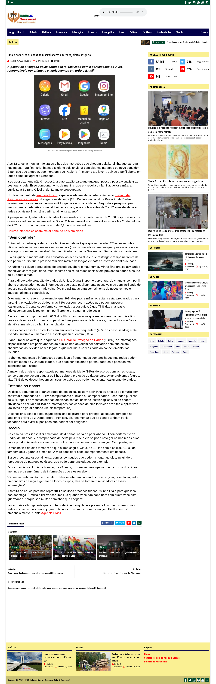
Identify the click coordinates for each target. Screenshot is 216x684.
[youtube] (202, 2)
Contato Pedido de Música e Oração (162, 657)
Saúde (179, 32)
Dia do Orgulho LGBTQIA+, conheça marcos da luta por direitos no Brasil (74, 554)
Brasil (20, 32)
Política (147, 32)
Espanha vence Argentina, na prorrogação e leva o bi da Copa (196, 286)
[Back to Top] (207, 680)
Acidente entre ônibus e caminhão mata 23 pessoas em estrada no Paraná (126, 657)
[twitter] (190, 2)
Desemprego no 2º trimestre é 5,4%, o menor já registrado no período (196, 315)
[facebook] (185, 2)
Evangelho (108, 32)
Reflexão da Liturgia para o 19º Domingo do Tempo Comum (196, 257)
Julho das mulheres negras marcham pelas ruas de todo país (30, 554)
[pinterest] (198, 2)
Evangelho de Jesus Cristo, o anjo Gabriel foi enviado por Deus (178, 42)
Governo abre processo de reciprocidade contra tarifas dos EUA (57, 657)
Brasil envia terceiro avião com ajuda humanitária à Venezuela (119, 554)
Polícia (133, 32)
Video (185, 352)
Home (10, 2)
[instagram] (194, 2)
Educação (77, 32)
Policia (186, 346)
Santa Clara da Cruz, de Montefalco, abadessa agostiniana (176, 181)
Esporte (92, 32)
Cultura (46, 32)
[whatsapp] (207, 2)
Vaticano (175, 352)
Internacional (167, 346)
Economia (61, 32)
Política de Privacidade (155, 661)
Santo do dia (164, 32)
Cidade (33, 32)
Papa (121, 32)
